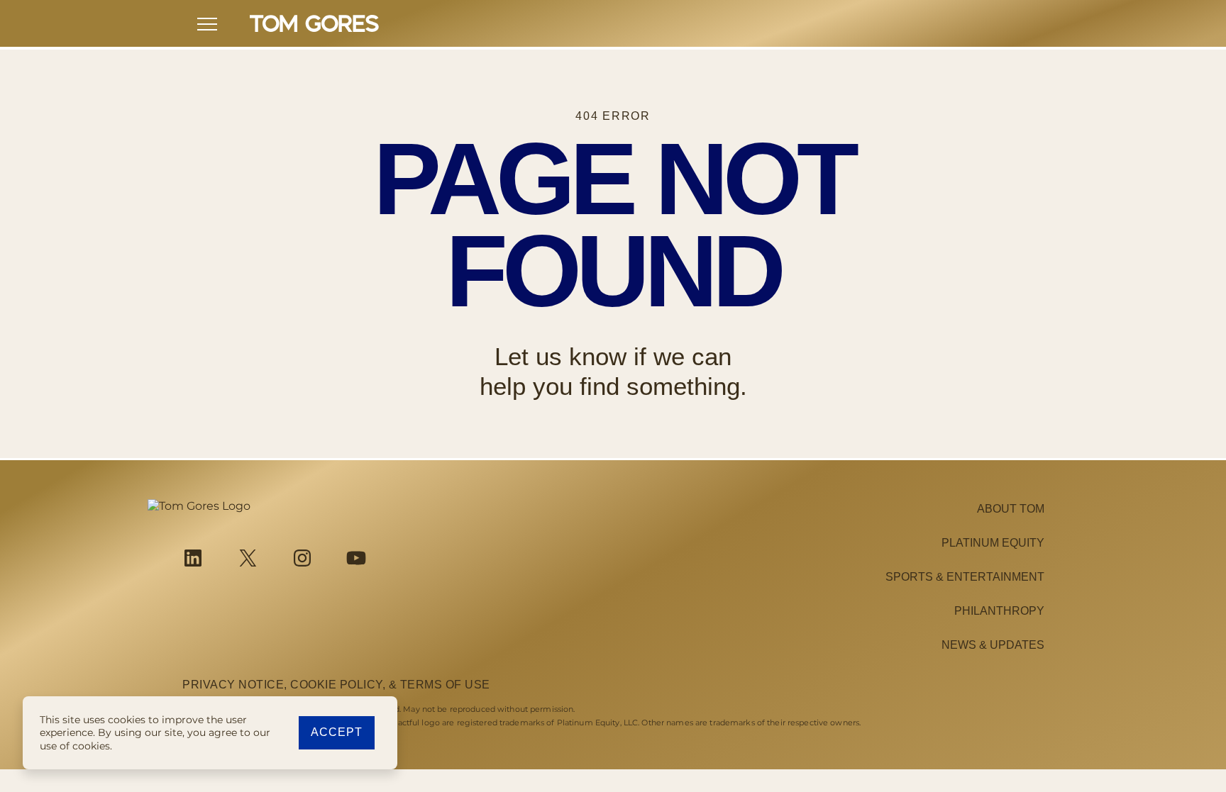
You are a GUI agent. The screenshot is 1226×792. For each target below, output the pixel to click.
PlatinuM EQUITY (992, 543)
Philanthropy (999, 611)
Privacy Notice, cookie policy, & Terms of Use (336, 685)
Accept (337, 732)
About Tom (1010, 509)
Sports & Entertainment (964, 577)
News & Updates (992, 645)
